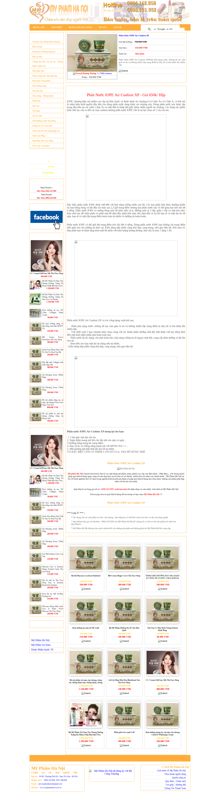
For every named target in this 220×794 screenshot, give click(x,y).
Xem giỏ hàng (48, 172)
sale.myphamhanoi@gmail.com (50, 784)
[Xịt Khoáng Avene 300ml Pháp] (35, 378)
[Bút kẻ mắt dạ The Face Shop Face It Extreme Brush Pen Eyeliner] (35, 583)
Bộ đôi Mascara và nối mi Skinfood (85, 576)
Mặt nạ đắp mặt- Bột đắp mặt (44, 76)
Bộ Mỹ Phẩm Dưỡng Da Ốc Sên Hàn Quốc (124, 629)
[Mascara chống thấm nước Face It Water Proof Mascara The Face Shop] (35, 609)
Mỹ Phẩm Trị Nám (40, 645)
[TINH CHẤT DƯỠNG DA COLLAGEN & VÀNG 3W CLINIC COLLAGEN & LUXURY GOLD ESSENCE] (162, 558)
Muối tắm (36, 101)
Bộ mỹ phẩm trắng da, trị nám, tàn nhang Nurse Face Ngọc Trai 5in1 (52, 402)
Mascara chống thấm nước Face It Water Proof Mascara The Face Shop (52, 608)
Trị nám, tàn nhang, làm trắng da (46, 42)
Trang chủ (39, 27)
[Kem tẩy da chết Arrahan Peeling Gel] (35, 597)
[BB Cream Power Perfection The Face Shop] (35, 340)
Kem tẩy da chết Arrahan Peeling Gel (52, 595)
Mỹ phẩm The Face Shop (42, 141)
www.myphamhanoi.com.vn (50, 787)
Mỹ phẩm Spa (38, 71)
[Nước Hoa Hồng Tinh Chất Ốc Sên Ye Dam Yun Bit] (35, 353)
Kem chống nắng (39, 86)
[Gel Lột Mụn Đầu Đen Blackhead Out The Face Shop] (124, 662)
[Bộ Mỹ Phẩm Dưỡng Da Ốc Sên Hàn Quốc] (124, 610)
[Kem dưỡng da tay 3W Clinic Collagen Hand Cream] (35, 313)
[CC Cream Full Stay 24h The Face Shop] (46, 256)
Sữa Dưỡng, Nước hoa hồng (44, 121)
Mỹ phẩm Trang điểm (41, 81)
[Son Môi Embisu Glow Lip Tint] (35, 557)
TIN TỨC (103, 27)
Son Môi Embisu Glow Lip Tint (52, 555)
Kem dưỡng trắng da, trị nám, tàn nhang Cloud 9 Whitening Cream (163, 733)
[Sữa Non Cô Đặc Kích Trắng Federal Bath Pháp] (162, 610)
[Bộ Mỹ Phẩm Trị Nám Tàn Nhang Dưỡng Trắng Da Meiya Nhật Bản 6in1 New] (35, 284)
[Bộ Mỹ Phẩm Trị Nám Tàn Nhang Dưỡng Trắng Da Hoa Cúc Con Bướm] (35, 299)
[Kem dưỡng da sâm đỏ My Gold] (86, 610)
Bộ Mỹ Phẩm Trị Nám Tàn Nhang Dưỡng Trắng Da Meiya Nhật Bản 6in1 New (52, 283)
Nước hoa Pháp (38, 136)
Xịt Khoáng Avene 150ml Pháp (52, 388)
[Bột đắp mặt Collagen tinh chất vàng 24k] (35, 365)
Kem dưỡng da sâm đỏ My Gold (85, 628)
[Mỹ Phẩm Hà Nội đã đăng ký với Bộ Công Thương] (111, 773)
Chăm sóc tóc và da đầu (42, 126)
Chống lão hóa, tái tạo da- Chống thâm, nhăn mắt (47, 64)
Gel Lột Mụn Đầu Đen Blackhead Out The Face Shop (124, 681)
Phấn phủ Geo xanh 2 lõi (124, 732)
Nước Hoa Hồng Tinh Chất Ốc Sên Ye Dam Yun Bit (52, 351)
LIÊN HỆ (118, 27)
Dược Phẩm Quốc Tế (42, 649)
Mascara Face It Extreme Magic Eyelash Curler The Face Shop (52, 569)
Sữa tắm (35, 106)
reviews (106, 73)
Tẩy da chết (37, 116)
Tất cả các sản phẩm (40, 146)
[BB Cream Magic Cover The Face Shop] (124, 558)
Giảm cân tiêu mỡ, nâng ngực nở (45, 131)
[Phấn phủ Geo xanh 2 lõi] (124, 715)
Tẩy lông (36, 111)
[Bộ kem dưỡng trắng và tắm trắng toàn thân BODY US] (35, 326)
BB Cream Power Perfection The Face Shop (52, 338)
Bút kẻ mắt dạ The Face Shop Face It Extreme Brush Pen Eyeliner (52, 582)
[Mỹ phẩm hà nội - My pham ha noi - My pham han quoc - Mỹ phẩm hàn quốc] (110, 23)
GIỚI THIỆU (56, 27)
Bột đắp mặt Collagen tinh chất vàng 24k (52, 363)
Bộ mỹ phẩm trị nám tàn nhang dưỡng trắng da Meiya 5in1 (52, 415)
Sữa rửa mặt (37, 91)
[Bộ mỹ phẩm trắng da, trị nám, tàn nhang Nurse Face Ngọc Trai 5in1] (35, 403)
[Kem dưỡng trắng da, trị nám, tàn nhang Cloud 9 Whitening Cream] (162, 715)
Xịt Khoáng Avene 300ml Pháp (52, 376)
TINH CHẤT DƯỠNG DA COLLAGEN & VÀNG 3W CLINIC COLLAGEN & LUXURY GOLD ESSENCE (162, 577)
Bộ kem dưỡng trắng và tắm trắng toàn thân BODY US (52, 326)
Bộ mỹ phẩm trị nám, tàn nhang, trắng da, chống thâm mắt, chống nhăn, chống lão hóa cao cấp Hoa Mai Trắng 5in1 (85, 681)
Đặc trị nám (37, 47)
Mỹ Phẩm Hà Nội (40, 640)
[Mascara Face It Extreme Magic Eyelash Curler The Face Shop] (35, 570)
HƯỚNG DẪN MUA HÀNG (80, 27)
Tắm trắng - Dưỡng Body (42, 96)
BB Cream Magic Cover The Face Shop (124, 576)
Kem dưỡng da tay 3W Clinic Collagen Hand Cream (52, 312)
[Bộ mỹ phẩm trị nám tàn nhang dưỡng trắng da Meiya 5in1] (35, 416)
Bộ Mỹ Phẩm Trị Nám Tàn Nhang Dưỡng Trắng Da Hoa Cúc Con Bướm (52, 296)
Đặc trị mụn (37, 57)
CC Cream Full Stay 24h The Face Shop (46, 273)
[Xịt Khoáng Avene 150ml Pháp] (35, 390)
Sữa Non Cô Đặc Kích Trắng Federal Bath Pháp (162, 629)
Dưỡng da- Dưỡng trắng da (43, 52)
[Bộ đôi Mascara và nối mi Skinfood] (86, 558)
